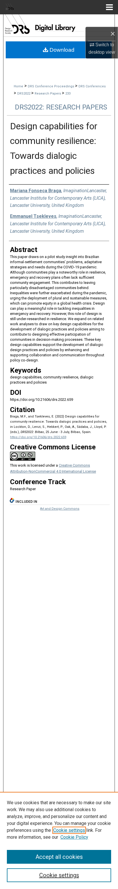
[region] (59, 840)
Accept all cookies (59, 856)
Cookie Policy (74, 837)
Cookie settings (69, 830)
